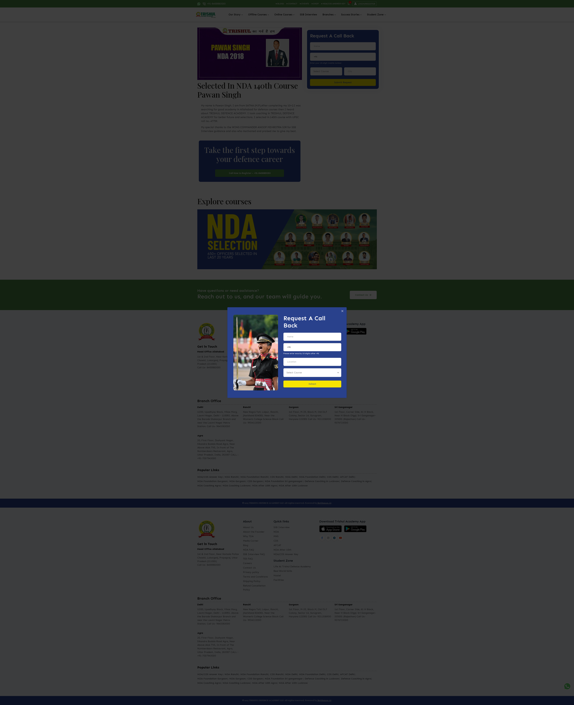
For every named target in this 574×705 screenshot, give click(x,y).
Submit (312, 384)
